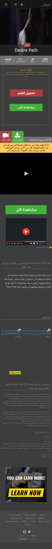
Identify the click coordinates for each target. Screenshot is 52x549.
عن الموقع (43, 515)
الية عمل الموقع (30, 515)
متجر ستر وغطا (44, 521)
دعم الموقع (30, 518)
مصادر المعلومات (14, 515)
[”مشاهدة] (35, 336)
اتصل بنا (28, 524)
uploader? (41, 518)
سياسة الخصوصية (12, 521)
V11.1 (33, 536)
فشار (46, 4)
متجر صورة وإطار (16, 518)
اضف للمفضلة (43, 247)
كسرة (33, 521)
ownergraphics (22, 539)
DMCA (24, 521)
